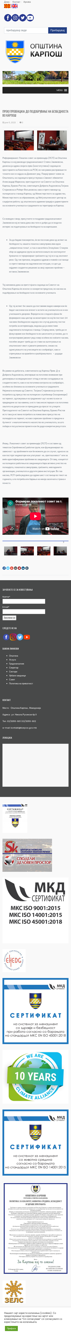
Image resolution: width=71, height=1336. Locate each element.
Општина (13, 655)
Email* (5, 607)
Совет (12, 679)
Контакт (16, 1)
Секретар (13, 667)
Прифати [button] (11, 1328)
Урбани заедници (17, 675)
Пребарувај (57, 30)
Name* (6, 596)
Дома (6, 1)
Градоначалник (16, 663)
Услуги (12, 659)
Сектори (13, 671)
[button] (60, 90)
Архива (27, 1)
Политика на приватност (21, 683)
